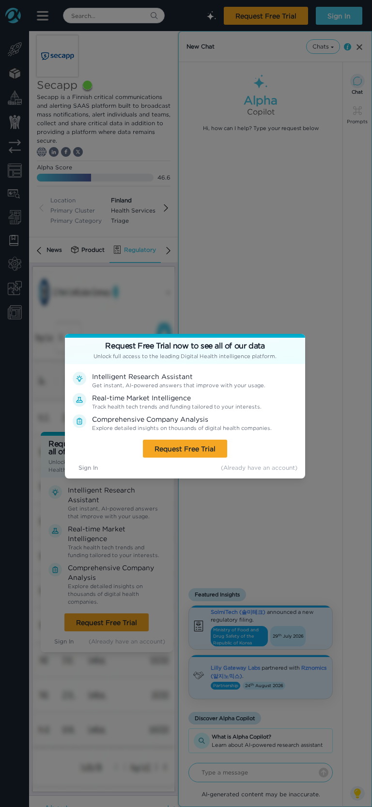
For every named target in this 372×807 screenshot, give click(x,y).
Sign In (88, 467)
